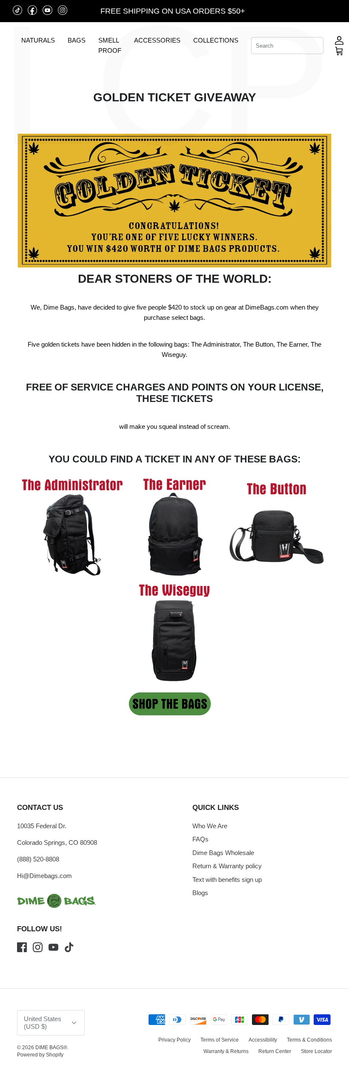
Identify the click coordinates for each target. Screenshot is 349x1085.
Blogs (200, 892)
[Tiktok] (69, 947)
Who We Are (209, 826)
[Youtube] (53, 947)
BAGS (77, 40)
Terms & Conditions (309, 1040)
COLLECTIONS (215, 40)
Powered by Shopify (40, 1055)
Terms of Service (219, 1040)
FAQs (200, 839)
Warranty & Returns (226, 1051)
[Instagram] (38, 947)
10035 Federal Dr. (41, 826)
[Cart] (339, 51)
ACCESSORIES (157, 40)
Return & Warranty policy (227, 866)
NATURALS (38, 40)
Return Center (274, 1051)
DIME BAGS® (51, 1048)
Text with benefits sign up (227, 879)
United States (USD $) (302, 11)
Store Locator (316, 1051)
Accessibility (263, 1040)
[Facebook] (22, 947)
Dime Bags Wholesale (223, 852)
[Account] (339, 40)
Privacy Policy (174, 1040)
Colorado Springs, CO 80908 (57, 842)
